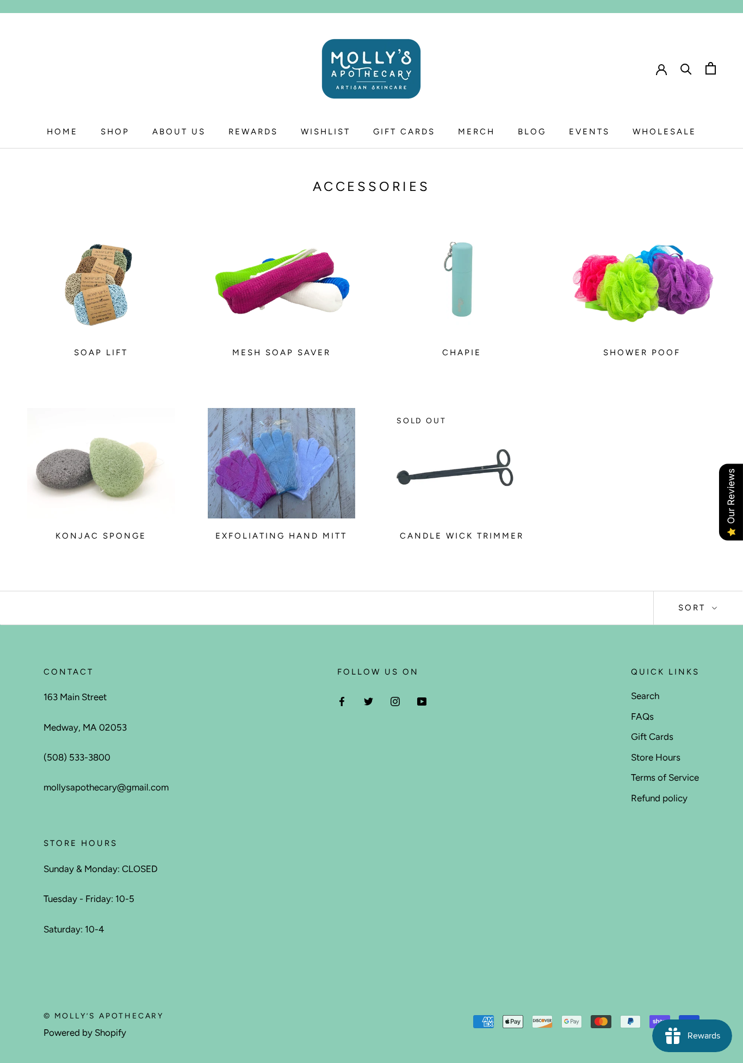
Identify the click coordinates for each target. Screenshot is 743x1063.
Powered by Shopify (85, 1032)
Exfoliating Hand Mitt (281, 536)
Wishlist (325, 132)
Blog (532, 132)
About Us (179, 132)
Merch (476, 132)
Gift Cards (404, 132)
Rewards (253, 132)
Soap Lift (101, 352)
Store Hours (655, 757)
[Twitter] (368, 700)
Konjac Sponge (100, 536)
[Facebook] (341, 700)
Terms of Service (665, 777)
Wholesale (664, 132)
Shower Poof (641, 352)
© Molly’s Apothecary (104, 1016)
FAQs (642, 716)
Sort (693, 608)
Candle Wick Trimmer (462, 536)
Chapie (461, 352)
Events (589, 132)
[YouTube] (421, 700)
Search (645, 695)
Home (62, 132)
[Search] (686, 68)
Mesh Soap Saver (281, 352)
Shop (115, 132)
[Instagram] (395, 700)
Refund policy (659, 798)
